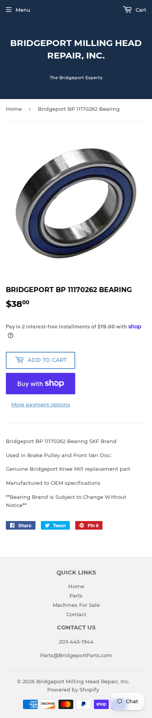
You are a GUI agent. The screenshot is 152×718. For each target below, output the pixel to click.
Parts (76, 595)
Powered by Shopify (73, 689)
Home (14, 109)
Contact (76, 614)
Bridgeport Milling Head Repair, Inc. (76, 49)
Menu (23, 10)
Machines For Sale (76, 605)
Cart (140, 10)
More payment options (40, 404)
